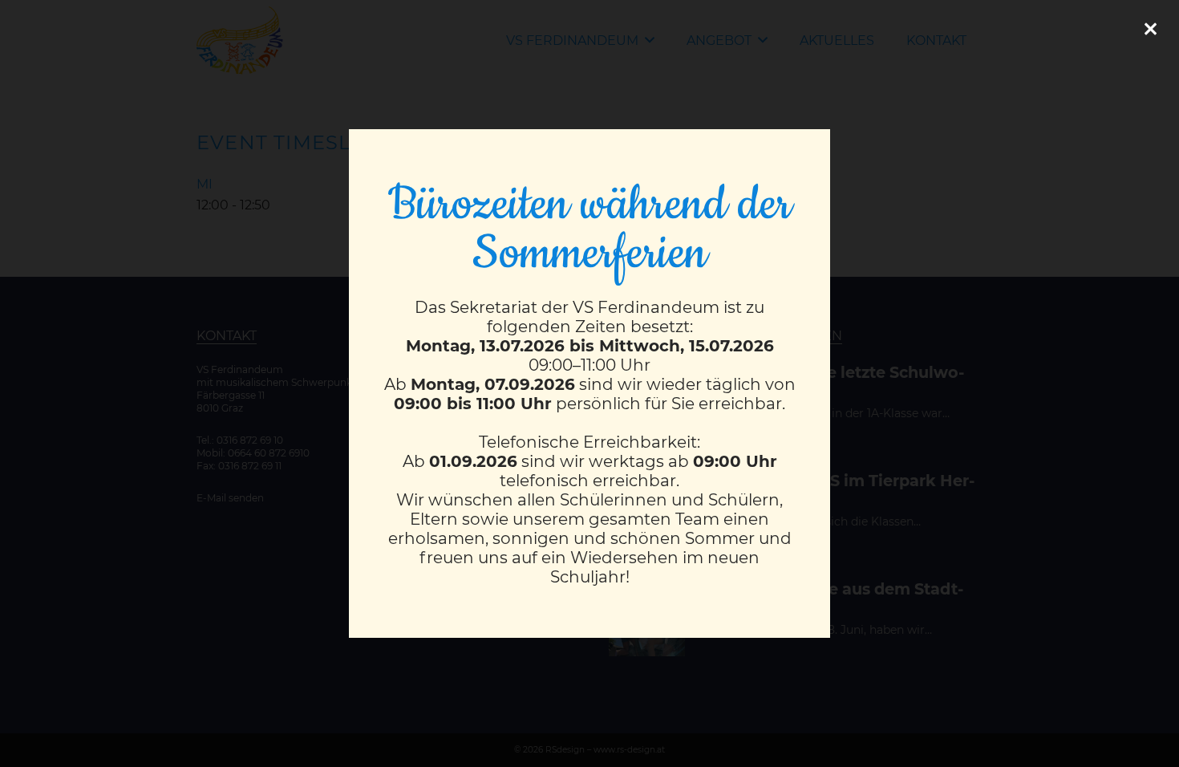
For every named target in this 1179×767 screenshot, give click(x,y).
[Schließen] (1150, 29)
